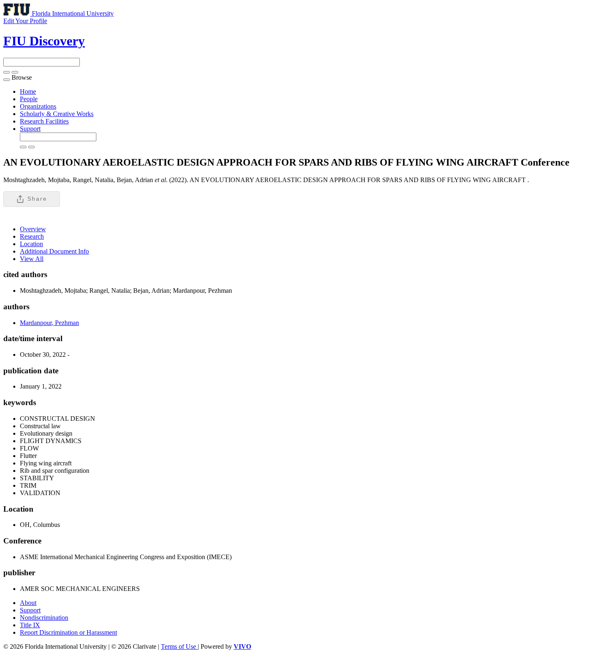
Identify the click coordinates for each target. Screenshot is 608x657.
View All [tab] (31, 258)
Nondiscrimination (44, 617)
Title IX (30, 625)
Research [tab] (32, 236)
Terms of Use (179, 646)
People (29, 98)
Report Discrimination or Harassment (68, 632)
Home (28, 91)
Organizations (38, 106)
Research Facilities (44, 121)
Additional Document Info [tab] (54, 251)
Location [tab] (31, 243)
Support (30, 128)
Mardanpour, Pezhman (49, 322)
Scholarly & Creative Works (56, 113)
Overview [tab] (33, 228)
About (28, 602)
